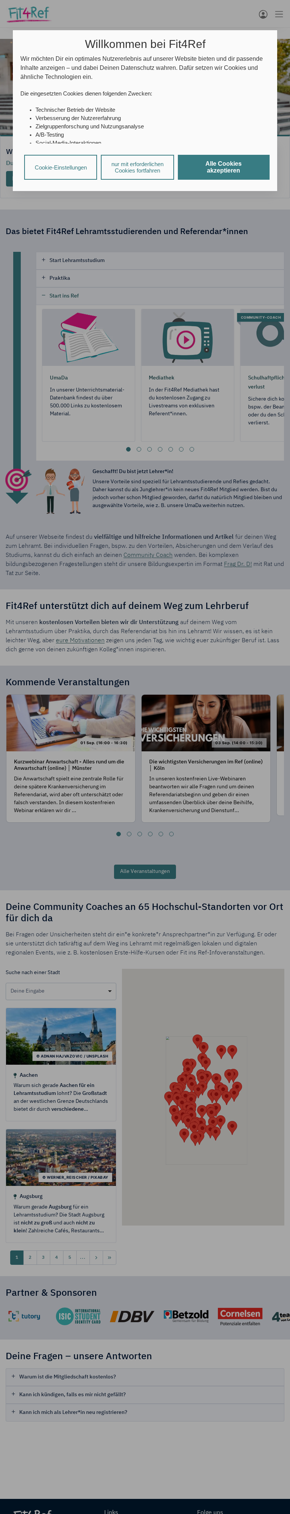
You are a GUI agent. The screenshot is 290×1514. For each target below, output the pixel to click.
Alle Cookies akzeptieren (223, 167)
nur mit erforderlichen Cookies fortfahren (137, 167)
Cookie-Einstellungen (61, 167)
